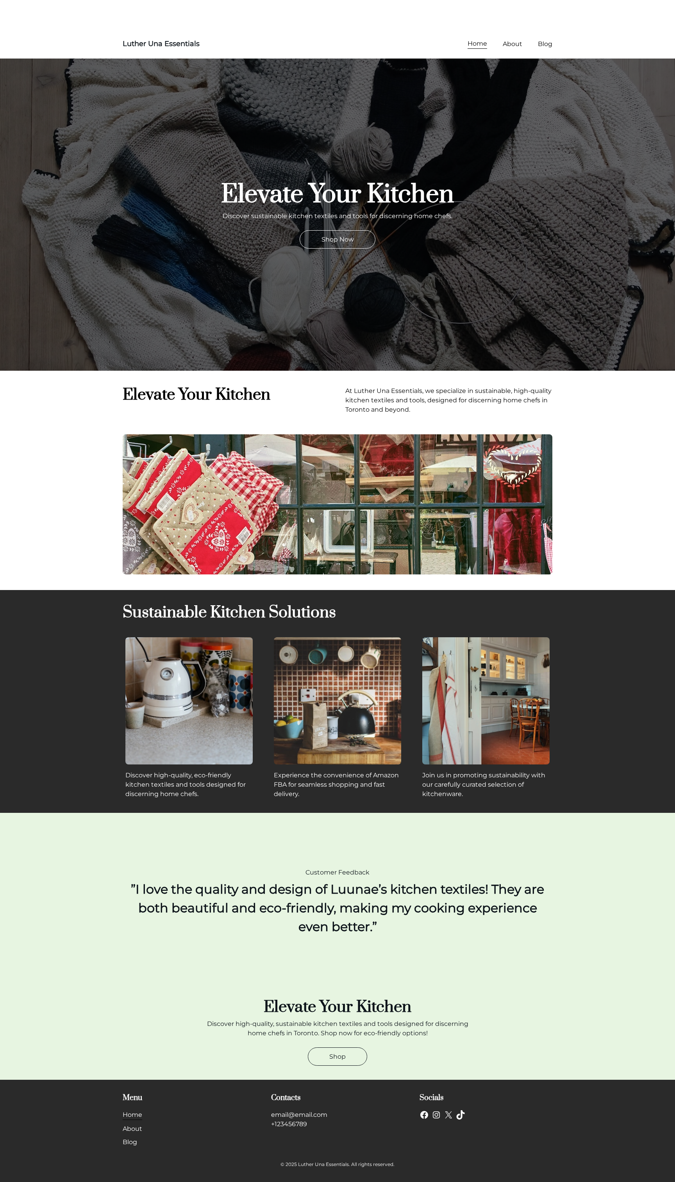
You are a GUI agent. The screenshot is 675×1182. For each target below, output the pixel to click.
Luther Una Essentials (161, 43)
